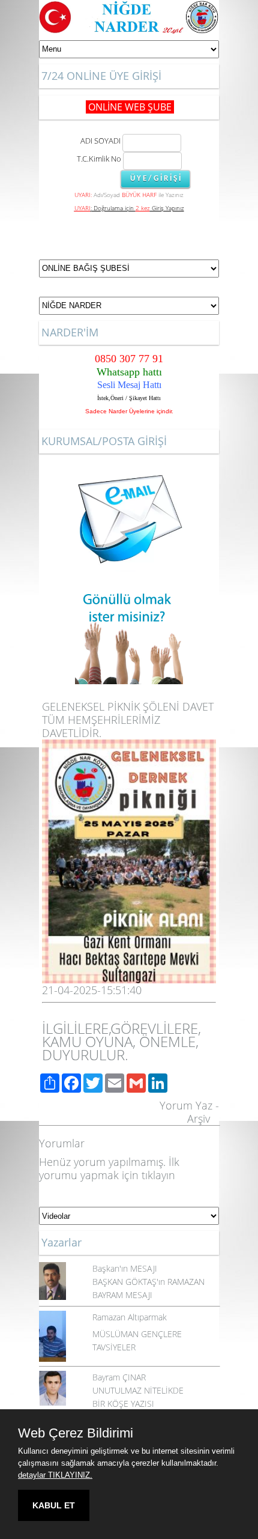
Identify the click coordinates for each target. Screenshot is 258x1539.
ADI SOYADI (99, 140)
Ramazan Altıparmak (129, 1317)
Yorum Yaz (186, 1105)
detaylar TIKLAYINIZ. (55, 1475)
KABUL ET (53, 1505)
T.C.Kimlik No (99, 158)
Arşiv (198, 1118)
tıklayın (158, 1175)
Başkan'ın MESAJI (124, 1268)
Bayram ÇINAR (119, 1377)
